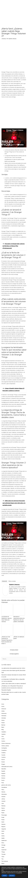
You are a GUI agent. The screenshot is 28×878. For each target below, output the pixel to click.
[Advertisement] (14, 56)
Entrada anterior (14, 650)
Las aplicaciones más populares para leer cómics (13, 668)
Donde (3, 761)
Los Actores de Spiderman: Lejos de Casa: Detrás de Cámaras (6, 619)
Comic (3, 738)
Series (2, 835)
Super (2, 847)
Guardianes (4, 787)
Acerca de (4, 581)
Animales (3, 718)
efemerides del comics (6, 766)
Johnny (3, 798)
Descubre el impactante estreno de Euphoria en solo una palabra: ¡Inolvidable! (18, 619)
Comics (3, 741)
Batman (3, 725)
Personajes (4, 815)
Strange (3, 845)
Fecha (2, 780)
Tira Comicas (4, 861)
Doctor (3, 759)
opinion (3, 810)
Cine (2, 736)
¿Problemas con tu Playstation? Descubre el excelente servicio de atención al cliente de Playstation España (12, 688)
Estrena (4, 38)
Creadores (3, 750)
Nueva (3, 808)
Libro (2, 803)
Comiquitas (4, 748)
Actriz (2, 706)
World (2, 863)
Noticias (3, 805)
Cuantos (3, 757)
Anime (2, 720)
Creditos (3, 752)
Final (2, 782)
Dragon (3, 764)
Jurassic (3, 801)
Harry (2, 789)
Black (2, 727)
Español (3, 773)
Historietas (4, 794)
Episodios (3, 768)
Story (2, 842)
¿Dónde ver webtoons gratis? (18, 637)
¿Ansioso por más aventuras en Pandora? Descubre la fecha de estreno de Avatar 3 (6, 640)
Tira (2, 859)
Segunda (3, 829)
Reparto (3, 826)
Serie (2, 833)
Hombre (3, 796)
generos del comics (6, 785)
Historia (3, 792)
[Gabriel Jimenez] (5, 590)
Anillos (3, 711)
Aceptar (4, 875)
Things (3, 852)
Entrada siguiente (14, 653)
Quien (2, 822)
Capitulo (3, 734)
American (3, 708)
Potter (2, 819)
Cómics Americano (6, 743)
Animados (3, 715)
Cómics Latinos (5, 745)
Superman (3, 849)
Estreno (3, 778)
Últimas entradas (12, 581)
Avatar (3, 722)
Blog (2, 729)
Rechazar (12, 875)
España (3, 771)
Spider (3, 838)
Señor (2, 831)
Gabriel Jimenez (14, 584)
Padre (2, 812)
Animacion (3, 713)
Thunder (3, 854)
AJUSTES (19, 872)
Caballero (3, 731)
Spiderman (4, 840)
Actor (2, 704)
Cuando (3, 755)
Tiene (2, 856)
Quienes (3, 824)
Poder (2, 817)
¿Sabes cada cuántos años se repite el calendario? (13, 683)
